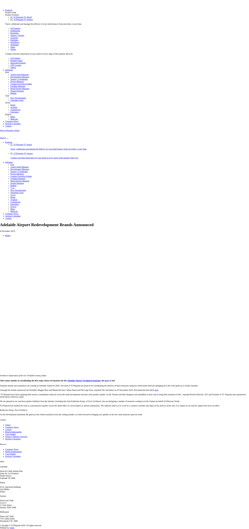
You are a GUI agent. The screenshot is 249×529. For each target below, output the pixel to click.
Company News (12, 214)
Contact (8, 218)
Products (8, 142)
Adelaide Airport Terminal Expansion (84, 381)
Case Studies (10, 434)
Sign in (3, 130)
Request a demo (12, 130)
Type (12, 188)
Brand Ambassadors (13, 432)
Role (12, 165)
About (7, 425)
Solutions (9, 162)
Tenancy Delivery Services (16, 436)
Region (13, 207)
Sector (13, 195)
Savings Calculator (13, 216)
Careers (8, 429)
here (156, 390)
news (107, 381)
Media (7, 235)
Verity (12, 528)
